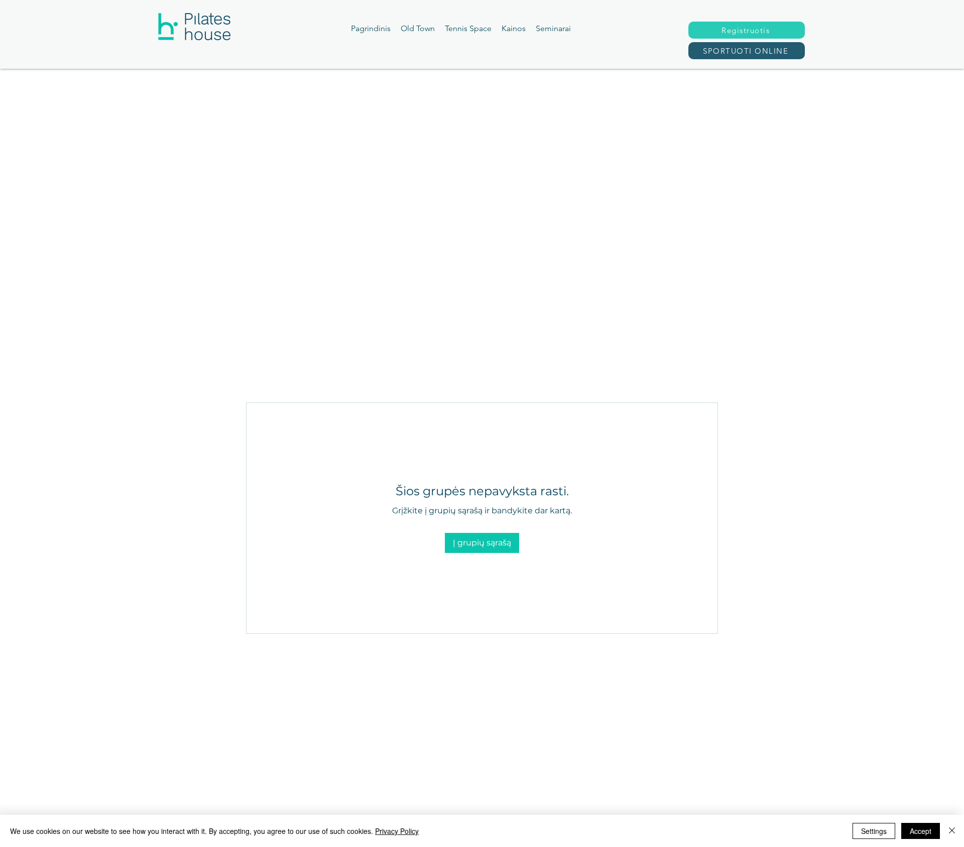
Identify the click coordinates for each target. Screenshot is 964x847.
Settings (874, 831)
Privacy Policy (397, 831)
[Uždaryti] (952, 831)
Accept (920, 831)
